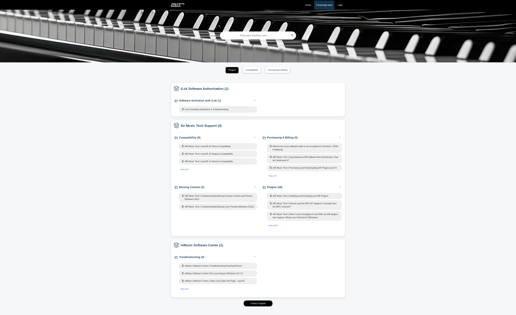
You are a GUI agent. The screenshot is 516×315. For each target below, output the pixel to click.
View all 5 (272, 176)
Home (308, 5)
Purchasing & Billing (277, 70)
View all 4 (184, 289)
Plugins (232, 70)
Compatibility (252, 70)
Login (340, 5)
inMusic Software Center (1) (202, 245)
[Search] (292, 35)
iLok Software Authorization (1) (204, 88)
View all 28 (273, 225)
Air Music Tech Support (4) (201, 125)
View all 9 (184, 169)
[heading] (215, 101)
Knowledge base (324, 5)
